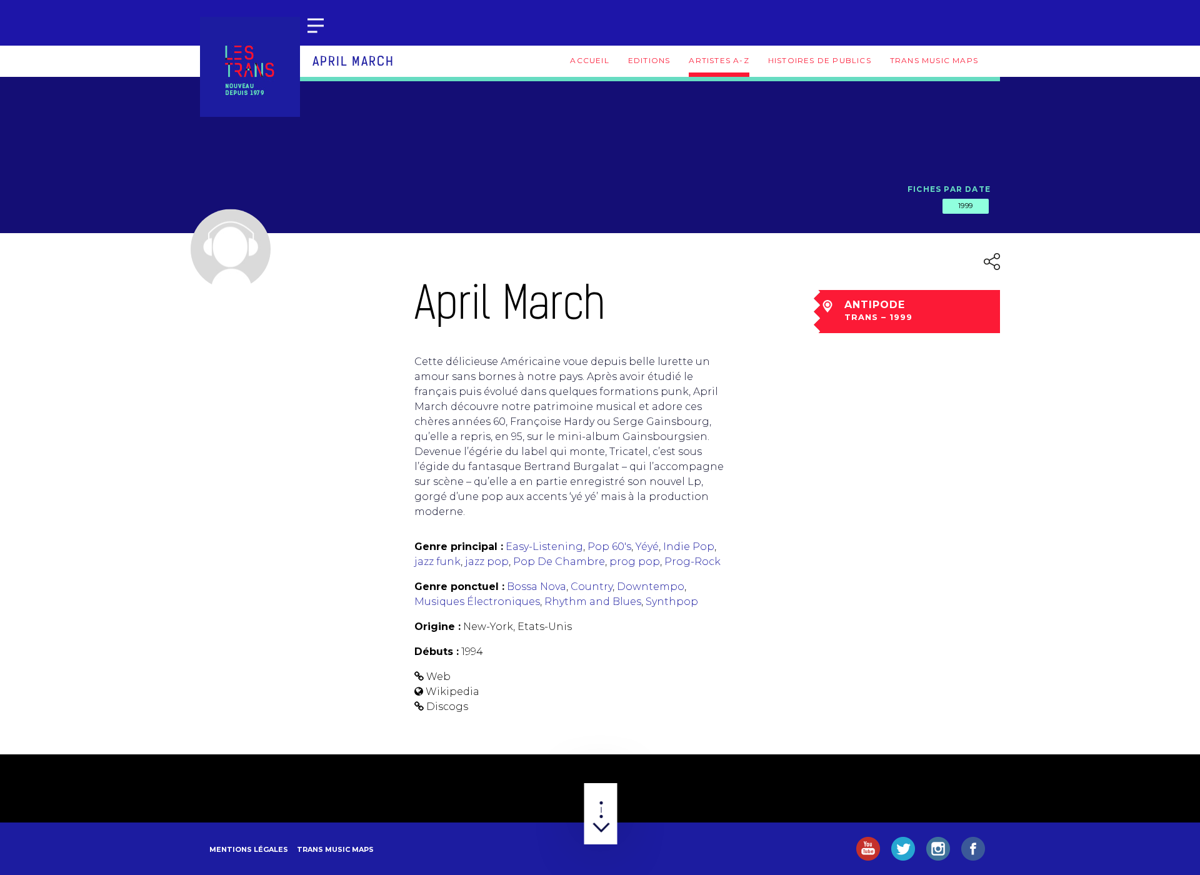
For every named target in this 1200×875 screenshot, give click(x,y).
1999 (965, 205)
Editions (649, 60)
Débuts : (436, 652)
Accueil (589, 60)
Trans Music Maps (934, 60)
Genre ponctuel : (459, 586)
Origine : (437, 626)
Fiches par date (949, 189)
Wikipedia (452, 692)
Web (438, 676)
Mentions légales (248, 849)
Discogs (447, 706)
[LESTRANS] (250, 67)
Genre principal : (458, 546)
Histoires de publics (819, 60)
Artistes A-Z (719, 60)
